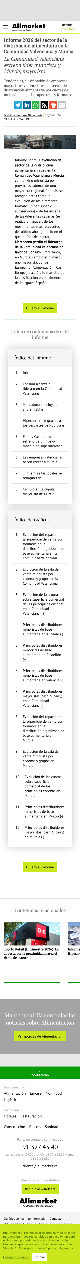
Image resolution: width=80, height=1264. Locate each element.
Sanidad (51, 1126)
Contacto (56, 1218)
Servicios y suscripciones (55, 1224)
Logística (11, 1099)
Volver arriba (40, 1074)
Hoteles (10, 1116)
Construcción (14, 1126)
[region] (40, 1244)
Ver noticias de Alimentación (40, 1036)
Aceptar (40, 1257)
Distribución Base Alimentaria (23, 115)
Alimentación (15, 1093)
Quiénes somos (14, 1218)
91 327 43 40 (40, 1147)
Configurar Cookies (16, 1257)
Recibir (67, 27)
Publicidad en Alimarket (20, 1224)
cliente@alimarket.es (40, 1165)
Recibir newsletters (40, 1189)
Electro (35, 1126)
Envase (36, 1093)
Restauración (31, 1116)
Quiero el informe (40, 308)
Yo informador (37, 1218)
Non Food (54, 1093)
